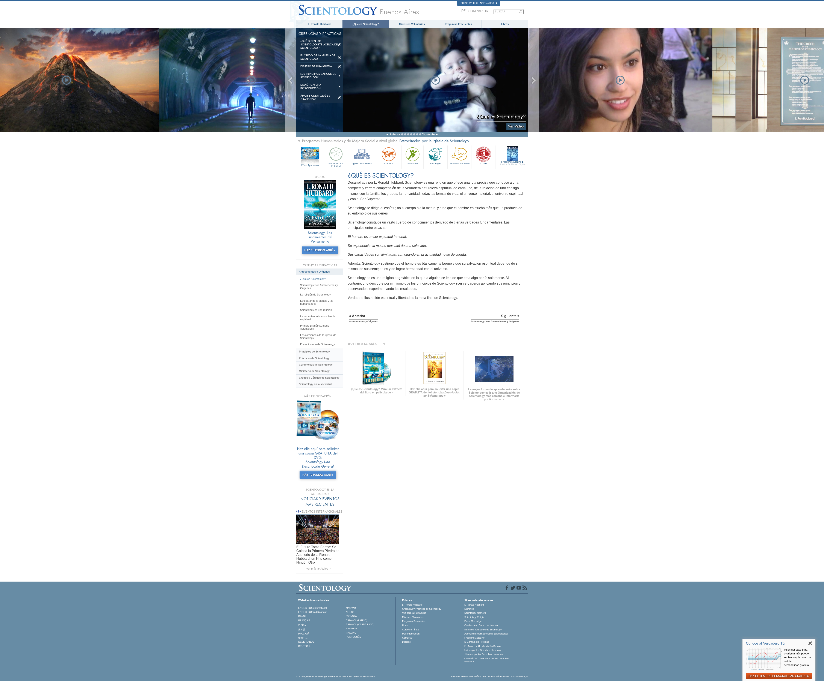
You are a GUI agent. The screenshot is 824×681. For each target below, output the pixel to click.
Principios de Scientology (314, 351)
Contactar (407, 637)
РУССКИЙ (303, 633)
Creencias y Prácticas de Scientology (421, 609)
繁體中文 (303, 637)
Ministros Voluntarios (412, 24)
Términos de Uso (505, 676)
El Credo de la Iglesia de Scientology (317, 57)
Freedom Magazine (512, 162)
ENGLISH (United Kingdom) (312, 612)
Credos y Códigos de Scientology (319, 377)
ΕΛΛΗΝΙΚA (351, 628)
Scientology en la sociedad (315, 384)
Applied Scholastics (362, 163)
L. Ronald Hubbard (319, 24)
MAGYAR (351, 608)
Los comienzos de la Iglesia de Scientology (318, 337)
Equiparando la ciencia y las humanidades (316, 302)
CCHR (483, 163)
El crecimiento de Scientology (317, 344)
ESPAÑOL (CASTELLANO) (360, 624)
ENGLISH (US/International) (312, 608)
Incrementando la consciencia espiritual (317, 318)
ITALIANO (351, 633)
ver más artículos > (318, 568)
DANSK (302, 616)
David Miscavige (473, 621)
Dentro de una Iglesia (316, 66)
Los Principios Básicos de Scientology (318, 75)
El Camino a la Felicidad (336, 164)
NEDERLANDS (306, 641)
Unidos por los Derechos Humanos (482, 650)
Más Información (411, 633)
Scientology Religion (474, 617)
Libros (505, 24)
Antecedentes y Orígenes (314, 271)
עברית (302, 625)
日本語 (301, 629)
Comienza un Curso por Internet (481, 625)
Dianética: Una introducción (310, 86)
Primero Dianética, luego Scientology (314, 327)
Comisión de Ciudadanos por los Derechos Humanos (486, 660)
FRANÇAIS (304, 620)
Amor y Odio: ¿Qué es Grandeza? (315, 97)
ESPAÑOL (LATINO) (356, 620)
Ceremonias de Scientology (316, 364)
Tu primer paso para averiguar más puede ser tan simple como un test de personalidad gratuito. (797, 657)
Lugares (406, 641)
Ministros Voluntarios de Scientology (483, 629)
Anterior (394, 134)
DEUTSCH (304, 646)
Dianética (469, 609)
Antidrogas (435, 163)
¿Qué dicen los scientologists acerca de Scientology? (319, 44)
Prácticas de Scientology (314, 358)
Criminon (388, 163)
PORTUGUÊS (353, 637)
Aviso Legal (522, 676)
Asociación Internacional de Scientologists (486, 633)
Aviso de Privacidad (461, 676)
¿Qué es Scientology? (365, 24)
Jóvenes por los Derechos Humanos (483, 654)
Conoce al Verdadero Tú (765, 643)
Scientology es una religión (316, 310)
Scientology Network (475, 613)
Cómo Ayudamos (310, 165)
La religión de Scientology (315, 294)
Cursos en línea (410, 629)
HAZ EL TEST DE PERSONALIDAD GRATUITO (779, 676)
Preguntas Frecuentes (458, 24)
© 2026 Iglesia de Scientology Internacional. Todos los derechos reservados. (336, 676)
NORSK (350, 612)
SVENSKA (351, 616)
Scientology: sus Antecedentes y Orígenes (319, 287)
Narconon (412, 163)
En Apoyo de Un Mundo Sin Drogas (482, 646)
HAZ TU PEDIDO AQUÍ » (319, 250)
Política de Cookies (484, 676)
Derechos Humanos (459, 163)
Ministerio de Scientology (314, 371)
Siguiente (428, 134)
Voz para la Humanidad (414, 613)
